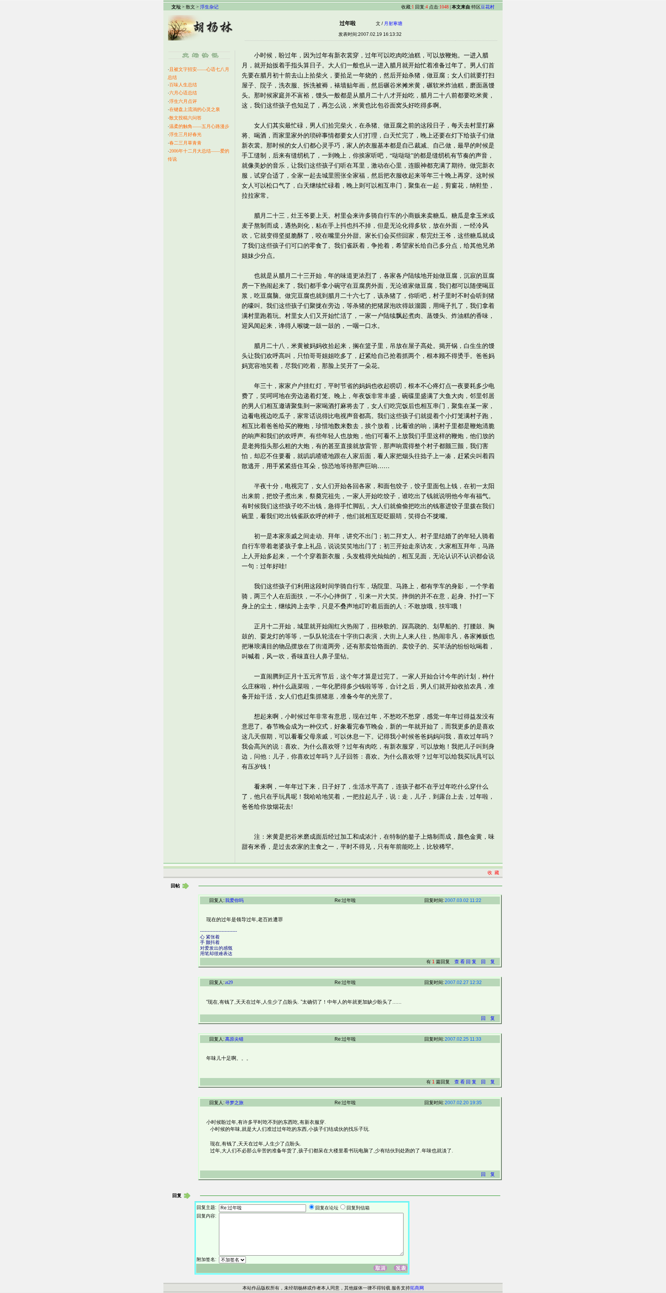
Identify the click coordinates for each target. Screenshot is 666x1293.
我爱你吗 (234, 900)
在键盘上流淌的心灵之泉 (194, 109)
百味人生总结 (183, 84)
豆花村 (487, 7)
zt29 (229, 982)
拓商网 (417, 1288)
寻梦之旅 (234, 1102)
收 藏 (493, 872)
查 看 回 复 (465, 961)
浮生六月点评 (183, 101)
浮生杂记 (209, 7)
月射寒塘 (393, 23)
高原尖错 (234, 1039)
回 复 (488, 961)
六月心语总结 (183, 93)
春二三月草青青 (185, 143)
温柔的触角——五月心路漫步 (199, 126)
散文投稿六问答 (185, 118)
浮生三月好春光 (185, 134)
